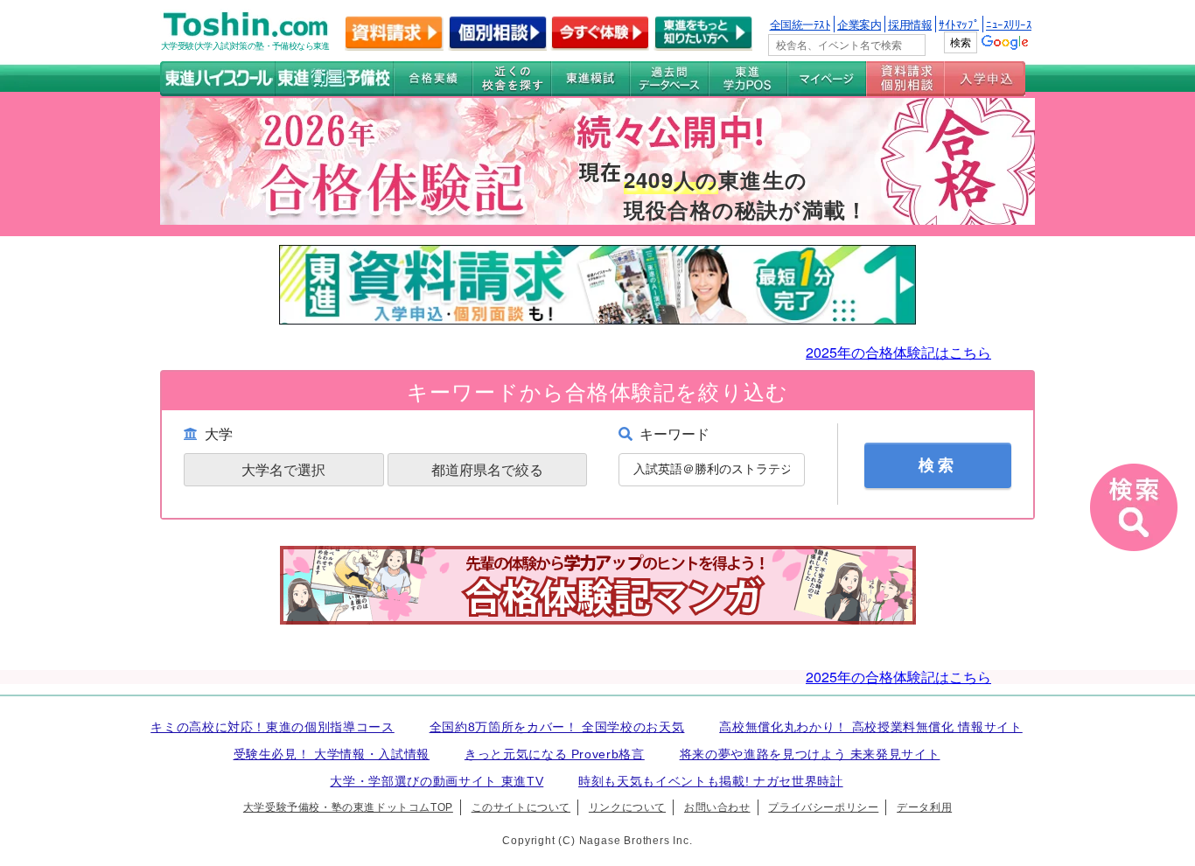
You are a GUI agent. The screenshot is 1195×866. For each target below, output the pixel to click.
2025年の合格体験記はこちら (898, 352)
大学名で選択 (283, 469)
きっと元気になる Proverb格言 (555, 754)
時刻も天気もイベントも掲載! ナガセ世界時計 (710, 781)
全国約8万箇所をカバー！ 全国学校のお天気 (557, 727)
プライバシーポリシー (823, 807)
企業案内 (859, 24)
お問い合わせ (717, 807)
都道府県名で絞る (487, 469)
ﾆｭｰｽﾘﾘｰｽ (1008, 24)
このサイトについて (521, 807)
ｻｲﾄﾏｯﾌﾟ (959, 24)
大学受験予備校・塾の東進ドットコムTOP (348, 807)
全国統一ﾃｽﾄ (800, 24)
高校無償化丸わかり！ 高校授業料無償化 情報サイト (871, 727)
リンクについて (627, 807)
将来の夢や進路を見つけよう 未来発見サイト (810, 754)
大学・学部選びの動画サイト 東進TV (436, 781)
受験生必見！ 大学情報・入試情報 (332, 754)
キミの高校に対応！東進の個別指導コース (272, 727)
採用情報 (910, 24)
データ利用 (924, 807)
